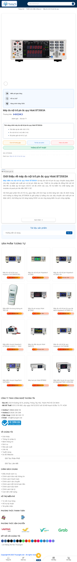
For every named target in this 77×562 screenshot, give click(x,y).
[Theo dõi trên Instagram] (5, 541)
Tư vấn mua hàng (8, 501)
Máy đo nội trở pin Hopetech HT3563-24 (63, 273)
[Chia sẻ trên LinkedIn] (23, 160)
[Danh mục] (23, 558)
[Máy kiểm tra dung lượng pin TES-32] (13, 295)
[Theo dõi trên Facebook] (2, 541)
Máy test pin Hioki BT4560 (37, 380)
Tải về (69, 233)
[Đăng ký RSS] (29, 541)
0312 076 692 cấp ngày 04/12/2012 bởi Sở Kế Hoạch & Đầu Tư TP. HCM (39, 405)
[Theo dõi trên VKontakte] (44, 541)
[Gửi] (73, 4)
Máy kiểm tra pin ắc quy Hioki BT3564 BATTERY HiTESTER (63, 381)
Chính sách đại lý (8, 489)
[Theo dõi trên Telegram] (47, 541)
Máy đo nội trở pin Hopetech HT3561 (38, 273)
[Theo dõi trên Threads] (17, 541)
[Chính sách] (54, 558)
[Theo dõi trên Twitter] (14, 541)
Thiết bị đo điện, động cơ (33, 9)
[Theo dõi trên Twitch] (50, 541)
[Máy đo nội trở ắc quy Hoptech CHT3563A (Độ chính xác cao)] (13, 259)
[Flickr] (38, 541)
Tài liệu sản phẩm (39, 142)
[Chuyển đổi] (3, 458)
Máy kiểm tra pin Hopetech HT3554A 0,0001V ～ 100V (12, 345)
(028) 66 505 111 (17, 415)
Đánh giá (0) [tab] (9, 171)
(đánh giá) (15, 118)
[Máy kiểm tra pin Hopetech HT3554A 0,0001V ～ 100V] (13, 330)
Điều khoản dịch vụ (9, 474)
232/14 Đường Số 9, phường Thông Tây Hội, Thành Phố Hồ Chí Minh (33, 403)
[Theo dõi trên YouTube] (35, 541)
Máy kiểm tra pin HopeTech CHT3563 (12, 381)
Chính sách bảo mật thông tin (13, 476)
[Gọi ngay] (8, 558)
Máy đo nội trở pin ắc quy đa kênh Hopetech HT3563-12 (63, 309)
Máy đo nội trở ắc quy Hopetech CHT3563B (60, 345)
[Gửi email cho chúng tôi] (20, 541)
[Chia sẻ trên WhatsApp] (5, 160)
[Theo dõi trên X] (11, 541)
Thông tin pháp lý (9, 439)
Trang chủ (21, 9)
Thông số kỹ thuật (38, 148)
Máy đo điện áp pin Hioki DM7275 (36, 345)
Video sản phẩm (63, 142)
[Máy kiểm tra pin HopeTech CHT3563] (13, 366)
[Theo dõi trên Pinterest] (26, 541)
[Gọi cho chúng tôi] (23, 541)
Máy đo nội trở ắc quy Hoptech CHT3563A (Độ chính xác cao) (11, 273)
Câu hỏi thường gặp (15, 142)
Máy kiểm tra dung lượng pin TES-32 (12, 309)
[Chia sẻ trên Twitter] (12, 160)
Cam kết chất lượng (9, 492)
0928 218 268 (15, 413)
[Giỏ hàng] (69, 558)
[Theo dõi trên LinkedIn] (32, 541)
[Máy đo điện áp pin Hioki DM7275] (38, 330)
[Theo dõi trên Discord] (53, 541)
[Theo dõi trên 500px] (41, 541)
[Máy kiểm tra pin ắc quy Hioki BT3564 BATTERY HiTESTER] (63, 366)
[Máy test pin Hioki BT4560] (38, 366)
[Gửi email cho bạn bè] (15, 160)
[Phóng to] (6, 84)
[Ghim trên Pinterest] (19, 160)
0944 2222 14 (15, 410)
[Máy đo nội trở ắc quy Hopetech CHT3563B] (63, 330)
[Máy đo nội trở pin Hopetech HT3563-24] (63, 259)
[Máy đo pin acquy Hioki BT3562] (38, 295)
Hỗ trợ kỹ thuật (8, 504)
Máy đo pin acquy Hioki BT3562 (36, 309)
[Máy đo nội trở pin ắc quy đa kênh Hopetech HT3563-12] (63, 295)
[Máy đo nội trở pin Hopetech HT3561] (38, 259)
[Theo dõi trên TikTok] (8, 541)
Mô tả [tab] (3, 171)
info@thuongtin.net (15, 418)
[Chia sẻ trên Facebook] (8, 160)
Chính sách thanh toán (10, 479)
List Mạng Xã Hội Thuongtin (12, 545)
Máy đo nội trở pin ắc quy (51, 9)
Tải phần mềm (7, 506)
